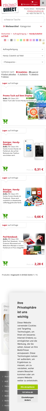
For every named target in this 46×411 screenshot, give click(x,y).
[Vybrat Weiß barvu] (8, 40)
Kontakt (8, 405)
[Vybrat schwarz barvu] (11, 40)
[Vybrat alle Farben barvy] (5, 40)
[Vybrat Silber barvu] (43, 40)
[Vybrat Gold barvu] (43, 43)
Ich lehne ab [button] (27, 392)
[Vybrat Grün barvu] (21, 40)
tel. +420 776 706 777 (34, 13)
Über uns (9, 391)
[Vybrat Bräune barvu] (40, 40)
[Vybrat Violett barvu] (33, 40)
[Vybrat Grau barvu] (14, 40)
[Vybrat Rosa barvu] (30, 40)
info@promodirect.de (35, 11)
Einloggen (34, 4)
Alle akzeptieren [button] (28, 387)
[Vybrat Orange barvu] (24, 40)
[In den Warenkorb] (5, 121)
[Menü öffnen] (43, 3)
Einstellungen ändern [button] (28, 398)
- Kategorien (18, 26)
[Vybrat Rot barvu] (27, 40)
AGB (6, 381)
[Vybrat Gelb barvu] (17, 40)
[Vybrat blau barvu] (37, 40)
